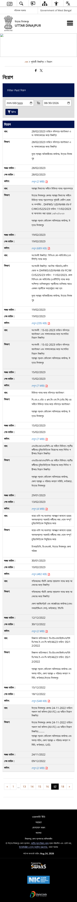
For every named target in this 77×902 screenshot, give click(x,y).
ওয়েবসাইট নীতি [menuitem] (38, 816)
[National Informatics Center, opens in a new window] (38, 880)
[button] (21, 3)
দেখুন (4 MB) (38, 508)
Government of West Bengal (55, 10)
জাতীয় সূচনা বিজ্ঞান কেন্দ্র (40, 843)
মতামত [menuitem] (38, 832)
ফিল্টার (13, 112)
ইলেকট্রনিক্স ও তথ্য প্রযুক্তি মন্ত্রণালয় (33, 846)
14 (31, 786)
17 (54, 786)
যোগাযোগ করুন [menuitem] (38, 827)
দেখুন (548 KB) (39, 701)
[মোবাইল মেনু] (70, 23)
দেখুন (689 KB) (39, 248)
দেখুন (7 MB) (38, 385)
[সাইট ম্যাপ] (44, 3)
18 (62, 786)
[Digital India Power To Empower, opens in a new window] (38, 894)
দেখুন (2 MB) (38, 181)
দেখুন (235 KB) (39, 323)
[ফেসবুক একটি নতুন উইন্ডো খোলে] (35, 70)
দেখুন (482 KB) (39, 574)
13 (24, 786)
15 (39, 786)
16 (47, 786)
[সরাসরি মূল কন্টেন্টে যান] (9, 3)
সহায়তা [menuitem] (39, 822)
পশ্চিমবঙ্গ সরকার (20, 10)
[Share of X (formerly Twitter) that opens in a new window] (41, 70)
